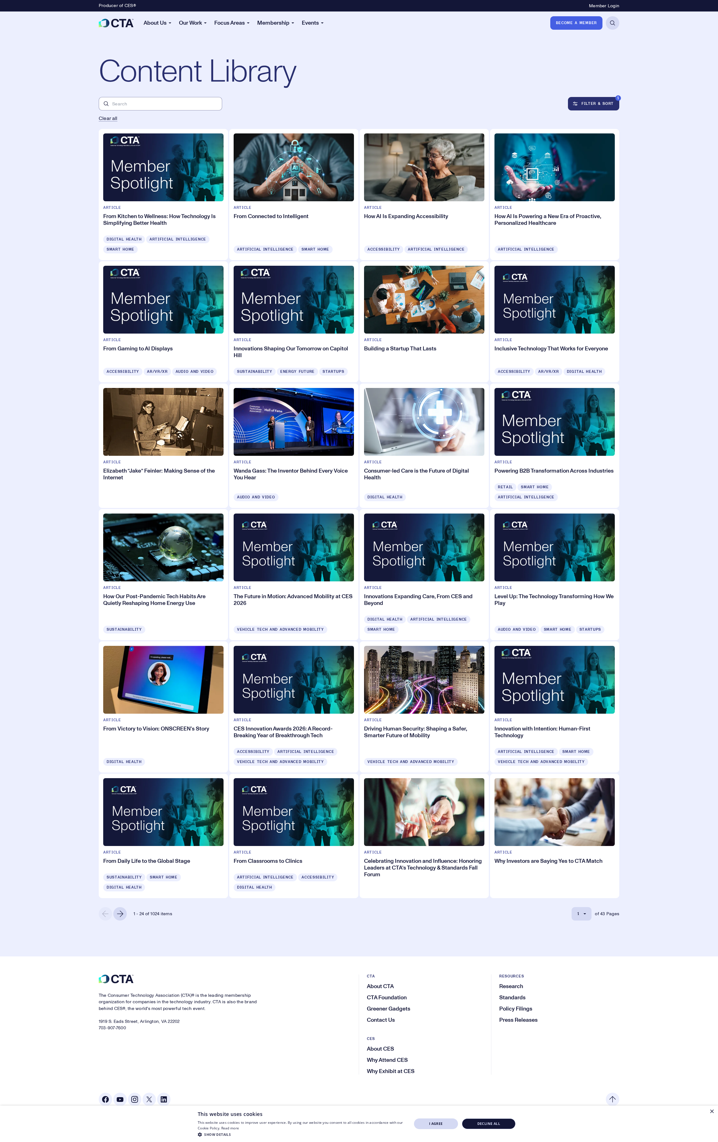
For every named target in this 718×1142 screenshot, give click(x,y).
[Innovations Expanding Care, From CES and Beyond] (424, 574)
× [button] (712, 1111)
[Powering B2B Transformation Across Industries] (554, 445)
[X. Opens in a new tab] (149, 1099)
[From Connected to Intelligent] (293, 194)
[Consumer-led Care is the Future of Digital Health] (424, 445)
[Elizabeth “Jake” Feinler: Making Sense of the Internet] (163, 445)
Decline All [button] (488, 1123)
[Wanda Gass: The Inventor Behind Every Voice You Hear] (293, 445)
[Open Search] (612, 23)
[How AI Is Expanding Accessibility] (424, 194)
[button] (302, 1134)
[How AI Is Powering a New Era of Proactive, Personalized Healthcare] (554, 194)
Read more (230, 1128)
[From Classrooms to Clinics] (293, 836)
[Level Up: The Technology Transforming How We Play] (554, 574)
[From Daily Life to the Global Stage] (163, 836)
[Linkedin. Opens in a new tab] (164, 1099)
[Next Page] (120, 914)
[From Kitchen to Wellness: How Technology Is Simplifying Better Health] (163, 194)
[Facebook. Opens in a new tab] (105, 1099)
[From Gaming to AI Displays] (163, 321)
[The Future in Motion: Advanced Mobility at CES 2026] (293, 574)
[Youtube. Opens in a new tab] (120, 1099)
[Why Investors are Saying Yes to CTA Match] (554, 836)
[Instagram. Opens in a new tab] (134, 1099)
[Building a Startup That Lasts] (424, 321)
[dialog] (359, 1124)
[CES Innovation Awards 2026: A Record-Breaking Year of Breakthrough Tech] (293, 707)
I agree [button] (436, 1123)
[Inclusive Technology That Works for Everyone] (554, 321)
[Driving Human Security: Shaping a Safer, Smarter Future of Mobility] (424, 707)
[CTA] (116, 23)
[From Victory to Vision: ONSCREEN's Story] (163, 707)
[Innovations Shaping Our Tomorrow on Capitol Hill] (293, 321)
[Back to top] (612, 1099)
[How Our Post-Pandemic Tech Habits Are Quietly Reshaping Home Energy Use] (163, 574)
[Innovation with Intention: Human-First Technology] (554, 707)
